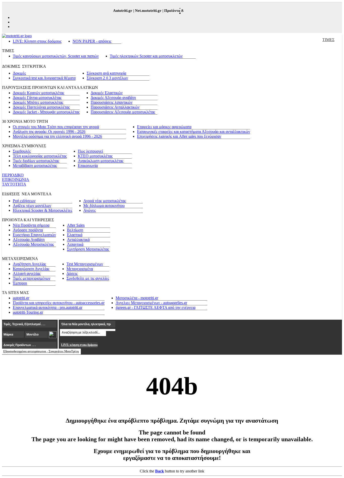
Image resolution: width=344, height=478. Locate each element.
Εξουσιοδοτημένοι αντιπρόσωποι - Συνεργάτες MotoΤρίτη (41, 351)
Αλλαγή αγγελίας (27, 273)
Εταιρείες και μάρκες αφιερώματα (164, 127)
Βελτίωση (75, 230)
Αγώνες (89, 210)
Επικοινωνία (88, 165)
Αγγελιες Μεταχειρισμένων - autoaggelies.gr (151, 303)
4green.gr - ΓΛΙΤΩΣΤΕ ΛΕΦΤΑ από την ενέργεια (155, 307)
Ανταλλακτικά (78, 239)
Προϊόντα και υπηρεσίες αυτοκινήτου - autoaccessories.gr (59, 303)
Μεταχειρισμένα (79, 269)
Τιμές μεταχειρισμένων (31, 278)
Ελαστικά (74, 235)
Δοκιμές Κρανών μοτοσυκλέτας (38, 93)
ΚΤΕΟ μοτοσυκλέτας (95, 156)
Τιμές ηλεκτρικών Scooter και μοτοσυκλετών (146, 56)
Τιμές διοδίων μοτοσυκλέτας (36, 161)
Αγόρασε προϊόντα (28, 230)
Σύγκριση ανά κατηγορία (106, 73)
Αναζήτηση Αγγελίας (29, 264)
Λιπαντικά (75, 244)
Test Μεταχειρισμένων (84, 264)
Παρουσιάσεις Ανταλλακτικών (115, 107)
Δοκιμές (19, 73)
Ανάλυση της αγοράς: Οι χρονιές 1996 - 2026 (49, 131)
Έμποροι (20, 283)
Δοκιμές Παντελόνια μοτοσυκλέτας (41, 107)
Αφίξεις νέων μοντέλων (32, 205)
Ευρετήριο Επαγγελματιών (34, 235)
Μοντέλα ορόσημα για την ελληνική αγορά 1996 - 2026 (57, 136)
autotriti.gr (21, 298)
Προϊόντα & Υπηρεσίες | (182, 11)
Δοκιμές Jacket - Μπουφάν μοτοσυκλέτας (46, 112)
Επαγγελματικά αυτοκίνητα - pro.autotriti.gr (47, 307)
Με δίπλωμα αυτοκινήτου (104, 205)
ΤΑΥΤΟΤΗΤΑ (14, 184)
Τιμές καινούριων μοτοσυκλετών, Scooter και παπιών (56, 56)
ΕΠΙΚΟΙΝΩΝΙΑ (15, 179)
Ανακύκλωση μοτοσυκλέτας (100, 161)
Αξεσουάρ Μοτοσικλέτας (33, 244)
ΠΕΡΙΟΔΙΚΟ (13, 175)
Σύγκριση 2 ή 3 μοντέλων (107, 78)
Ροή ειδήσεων (24, 201)
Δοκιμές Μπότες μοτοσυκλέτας (38, 102)
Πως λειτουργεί (90, 151)
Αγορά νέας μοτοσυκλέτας (104, 201)
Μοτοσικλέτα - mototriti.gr (137, 298)
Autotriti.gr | (121, 11)
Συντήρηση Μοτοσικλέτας (88, 249)
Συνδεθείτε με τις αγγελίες (87, 278)
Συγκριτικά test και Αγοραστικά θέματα (44, 78)
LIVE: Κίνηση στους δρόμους (37, 41)
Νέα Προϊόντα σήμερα (31, 225)
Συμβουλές (22, 151)
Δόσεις (72, 273)
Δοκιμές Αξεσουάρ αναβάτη (113, 97)
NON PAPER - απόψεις (92, 41)
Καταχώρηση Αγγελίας (31, 269)
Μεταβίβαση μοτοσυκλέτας (35, 165)
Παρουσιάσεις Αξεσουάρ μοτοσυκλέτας (123, 112)
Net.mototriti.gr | (147, 11)
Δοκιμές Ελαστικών (107, 93)
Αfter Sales (76, 225)
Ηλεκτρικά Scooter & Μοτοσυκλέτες (42, 210)
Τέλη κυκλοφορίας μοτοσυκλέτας (40, 156)
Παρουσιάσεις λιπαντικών (111, 102)
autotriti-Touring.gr (28, 312)
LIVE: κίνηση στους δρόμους (79, 345)
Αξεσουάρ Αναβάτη (29, 239)
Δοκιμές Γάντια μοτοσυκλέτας (37, 97)
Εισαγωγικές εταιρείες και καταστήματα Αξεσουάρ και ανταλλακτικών (193, 131)
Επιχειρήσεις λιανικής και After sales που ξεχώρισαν (179, 136)
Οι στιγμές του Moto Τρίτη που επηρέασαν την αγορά (56, 127)
